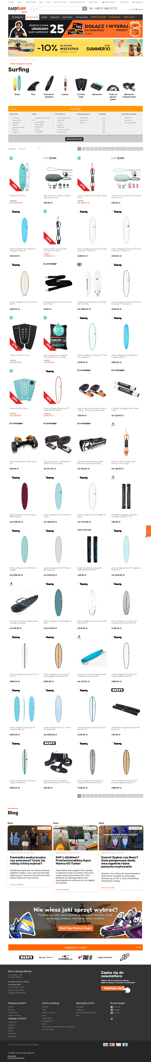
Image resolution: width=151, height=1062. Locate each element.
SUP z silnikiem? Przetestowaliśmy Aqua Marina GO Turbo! (73, 860)
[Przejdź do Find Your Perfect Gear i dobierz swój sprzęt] (75, 919)
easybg (36, 1045)
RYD (14, 130)
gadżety (60, 125)
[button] (148, 531)
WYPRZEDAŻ (114, 17)
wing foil (38, 127)
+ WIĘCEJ (138, 947)
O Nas (19, 2)
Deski (17, 94)
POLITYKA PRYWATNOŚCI (16, 1058)
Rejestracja (125, 2)
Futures (16, 120)
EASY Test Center (61, 2)
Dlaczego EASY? (47, 1021)
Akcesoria (54, 17)
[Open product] (24, 182)
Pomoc (48, 2)
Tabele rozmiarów (14, 1015)
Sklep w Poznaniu (48, 1012)
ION (14, 125)
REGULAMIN (12, 1056)
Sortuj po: (12, 149)
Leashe (65, 94)
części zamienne (63, 118)
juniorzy (128, 120)
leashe (60, 127)
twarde (83, 120)
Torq (15, 118)
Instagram (117, 1010)
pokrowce (61, 132)
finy (59, 122)
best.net (25, 1045)
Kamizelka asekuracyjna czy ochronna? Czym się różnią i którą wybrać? (28, 860)
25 (103, 132)
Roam (15, 122)
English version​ (110, 2)
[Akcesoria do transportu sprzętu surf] (128, 83)
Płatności (11, 1028)
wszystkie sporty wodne (41, 119)
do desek (83, 118)
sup (37, 129)
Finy (33, 94)
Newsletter (80, 1007)
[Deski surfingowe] (17, 83)
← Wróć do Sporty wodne (20, 64)
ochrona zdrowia (63, 130)
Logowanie (139, 2)
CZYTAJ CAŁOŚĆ (16, 885)
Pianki (44, 17)
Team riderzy (93, 2)
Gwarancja (12, 1033)
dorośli (127, 118)
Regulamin (12, 1036)
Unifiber (15, 132)
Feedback (79, 1010)
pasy (82, 122)
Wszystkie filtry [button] (74, 139)
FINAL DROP (129, 17)
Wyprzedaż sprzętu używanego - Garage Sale (58, 1027)
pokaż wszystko (136, 149)
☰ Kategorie (17, 17)
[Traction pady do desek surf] (81, 83)
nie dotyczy (129, 122)
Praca (44, 1015)
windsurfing (39, 122)
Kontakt (11, 2)
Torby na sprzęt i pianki (113, 96)
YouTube (116, 1013)
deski (60, 120)
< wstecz (13, 109)
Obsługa (11, 1010)
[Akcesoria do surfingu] (96, 83)
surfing (38, 131)
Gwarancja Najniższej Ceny (86, 1012)
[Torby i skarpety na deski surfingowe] (49, 83)
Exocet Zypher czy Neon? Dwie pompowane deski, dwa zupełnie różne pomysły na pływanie (119, 862)
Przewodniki (12, 1012)
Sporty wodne (32, 17)
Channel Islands (18, 127)
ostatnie (120, 149)
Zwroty (10, 1031)
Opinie (44, 1024)
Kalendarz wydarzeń (77, 2)
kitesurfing (39, 124)
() (140, 9)
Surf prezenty (82, 17)
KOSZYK (132, 9)
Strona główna (12, 59)
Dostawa (11, 1025)
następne (107, 149)
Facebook (116, 1007)
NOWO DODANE (98, 17)
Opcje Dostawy (30, 2)
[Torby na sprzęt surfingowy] (112, 83)
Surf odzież (67, 17)
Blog (41, 2)
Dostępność (12, 1022)
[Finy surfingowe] (33, 83)
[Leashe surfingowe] (65, 83)
